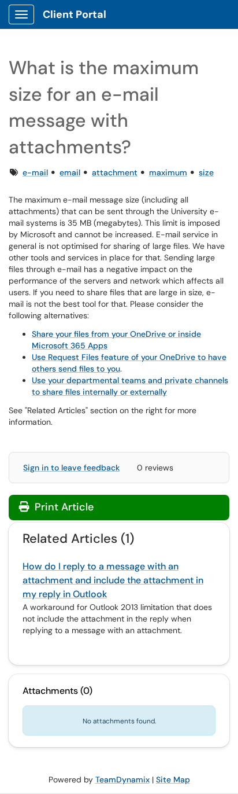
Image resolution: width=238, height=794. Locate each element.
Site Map (173, 779)
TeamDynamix (122, 779)
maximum (168, 172)
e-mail (35, 172)
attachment (114, 172)
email (70, 172)
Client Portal (74, 14)
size (206, 172)
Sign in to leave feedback (71, 467)
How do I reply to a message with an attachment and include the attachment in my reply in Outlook (113, 580)
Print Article (63, 507)
